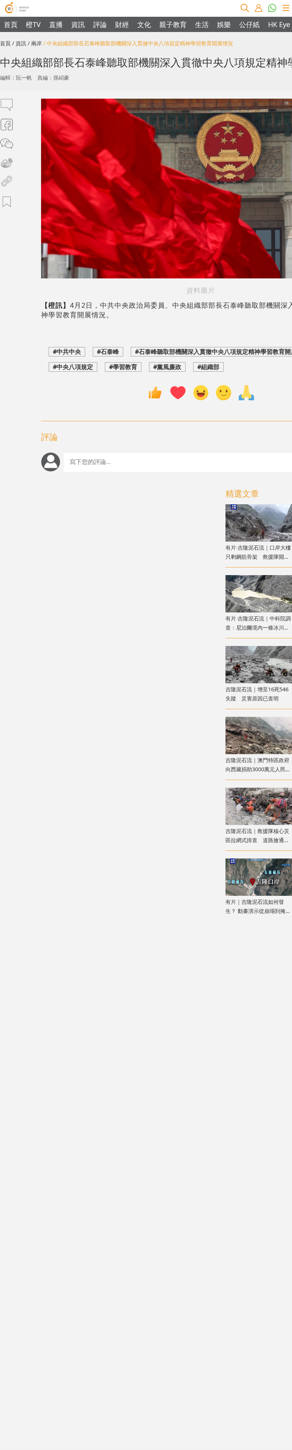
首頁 (10, 24)
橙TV (33, 24)
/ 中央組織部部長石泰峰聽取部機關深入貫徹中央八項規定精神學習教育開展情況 (138, 43)
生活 (202, 24)
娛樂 (224, 24)
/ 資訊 (19, 43)
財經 (122, 24)
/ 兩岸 (35, 43)
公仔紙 (249, 24)
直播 (56, 24)
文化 (144, 24)
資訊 (78, 24)
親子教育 (173, 24)
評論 (100, 24)
